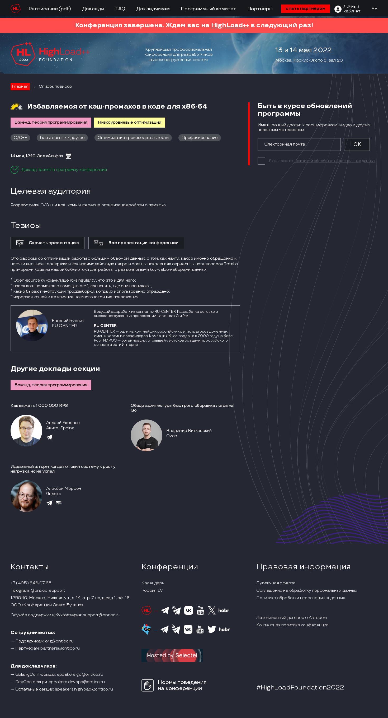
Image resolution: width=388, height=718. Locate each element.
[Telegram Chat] (165, 613)
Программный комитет (208, 9)
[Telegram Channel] (176, 614)
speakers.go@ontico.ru (80, 674)
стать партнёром (305, 8)
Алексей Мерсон (63, 488)
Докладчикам (153, 9)
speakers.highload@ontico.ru (84, 689)
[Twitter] (212, 613)
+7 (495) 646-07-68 (31, 583)
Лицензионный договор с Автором (291, 618)
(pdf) (65, 9)
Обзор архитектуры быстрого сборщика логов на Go (182, 408)
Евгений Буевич (68, 320)
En (374, 9)
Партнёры (259, 9)
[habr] (224, 611)
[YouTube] (200, 614)
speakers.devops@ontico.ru (77, 682)
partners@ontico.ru (59, 648)
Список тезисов (55, 86)
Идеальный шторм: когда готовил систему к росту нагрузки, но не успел (63, 469)
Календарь (152, 583)
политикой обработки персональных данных (334, 160)
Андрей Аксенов (63, 422)
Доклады (93, 9)
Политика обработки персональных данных (300, 598)
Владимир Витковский (189, 430)
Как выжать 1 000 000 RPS (39, 405)
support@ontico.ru (102, 615)
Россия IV (152, 590)
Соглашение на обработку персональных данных (306, 590)
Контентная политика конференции (292, 625)
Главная (20, 86)
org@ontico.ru (59, 641)
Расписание (43, 9)
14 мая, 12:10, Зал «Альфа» (37, 156)
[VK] (188, 614)
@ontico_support (48, 590)
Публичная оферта (276, 583)
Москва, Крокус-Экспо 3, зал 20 (309, 60)
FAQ (120, 9)
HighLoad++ (230, 25)
